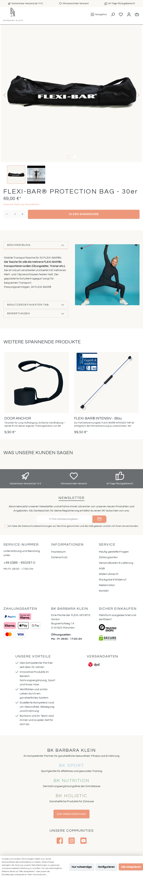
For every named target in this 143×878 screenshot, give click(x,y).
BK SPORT (71, 765)
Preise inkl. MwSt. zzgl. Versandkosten (21, 204)
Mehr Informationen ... (38, 874)
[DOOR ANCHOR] (36, 382)
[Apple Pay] (23, 625)
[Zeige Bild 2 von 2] (74, 157)
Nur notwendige (82, 866)
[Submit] (99, 519)
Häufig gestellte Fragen (114, 551)
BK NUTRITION (71, 780)
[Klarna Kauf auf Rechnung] (25, 616)
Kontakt (104, 590)
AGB (90, 526)
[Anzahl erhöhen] (22, 214)
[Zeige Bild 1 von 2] (68, 157)
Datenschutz (59, 557)
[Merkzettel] (120, 14)
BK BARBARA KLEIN (71, 750)
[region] (71, 104)
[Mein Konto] (128, 14)
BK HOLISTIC (71, 796)
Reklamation (107, 585)
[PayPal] (10, 616)
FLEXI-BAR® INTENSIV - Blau (98, 418)
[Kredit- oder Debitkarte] (14, 634)
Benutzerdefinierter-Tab (28, 304)
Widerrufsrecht (108, 574)
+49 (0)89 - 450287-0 (19, 562)
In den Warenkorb (84, 214)
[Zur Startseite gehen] (13, 14)
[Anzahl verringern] (7, 214)
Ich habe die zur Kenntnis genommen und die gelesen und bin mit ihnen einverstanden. (73, 526)
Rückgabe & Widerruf (112, 579)
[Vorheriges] (5, 95)
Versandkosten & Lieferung (116, 562)
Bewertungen (18, 313)
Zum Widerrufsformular (71, 813)
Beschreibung (18, 245)
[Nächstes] (138, 95)
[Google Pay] (35, 625)
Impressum (58, 551)
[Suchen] (112, 14)
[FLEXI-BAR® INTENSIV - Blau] (106, 382)
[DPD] (94, 664)
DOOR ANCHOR (17, 418)
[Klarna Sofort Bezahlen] (9, 625)
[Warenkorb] (137, 14)
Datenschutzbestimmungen (37, 526)
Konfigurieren (106, 866)
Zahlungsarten (108, 557)
